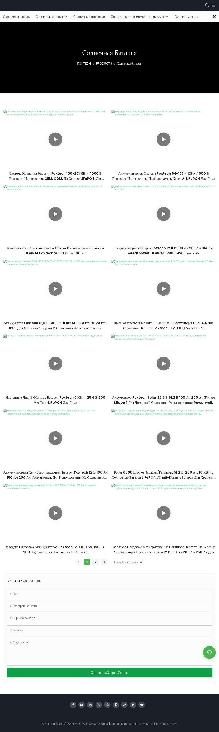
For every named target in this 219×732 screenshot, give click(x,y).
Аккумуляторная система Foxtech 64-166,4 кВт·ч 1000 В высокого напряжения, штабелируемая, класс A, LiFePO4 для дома (163, 176)
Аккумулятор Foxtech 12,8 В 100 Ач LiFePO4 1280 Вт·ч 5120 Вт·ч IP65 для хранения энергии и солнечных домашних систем (55, 325)
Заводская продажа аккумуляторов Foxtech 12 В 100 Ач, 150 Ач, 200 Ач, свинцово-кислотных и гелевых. (55, 550)
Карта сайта (128, 723)
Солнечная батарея (129, 63)
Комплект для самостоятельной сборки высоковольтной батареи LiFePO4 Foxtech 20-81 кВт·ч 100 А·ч (55, 251)
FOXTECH (84, 63)
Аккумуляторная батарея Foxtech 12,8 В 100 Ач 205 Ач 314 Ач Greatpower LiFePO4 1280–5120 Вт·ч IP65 (163, 251)
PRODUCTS (104, 63)
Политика (142, 723)
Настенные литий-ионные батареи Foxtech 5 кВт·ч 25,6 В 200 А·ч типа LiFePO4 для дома (55, 400)
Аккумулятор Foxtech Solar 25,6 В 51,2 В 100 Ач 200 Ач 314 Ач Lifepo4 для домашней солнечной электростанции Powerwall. (163, 400)
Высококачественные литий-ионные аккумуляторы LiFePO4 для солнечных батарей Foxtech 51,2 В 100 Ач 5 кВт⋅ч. (163, 325)
